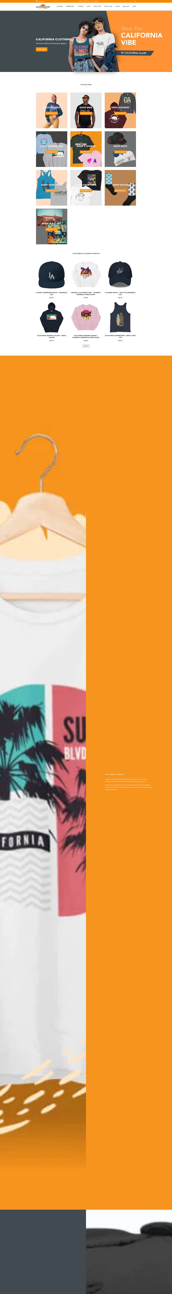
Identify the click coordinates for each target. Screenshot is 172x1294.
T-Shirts (80, 6)
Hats (88, 6)
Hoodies (60, 6)
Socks (117, 6)
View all (86, 346)
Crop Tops (108, 6)
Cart (134, 6)
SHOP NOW (42, 49)
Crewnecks (70, 6)
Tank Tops (97, 6)
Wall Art (126, 6)
